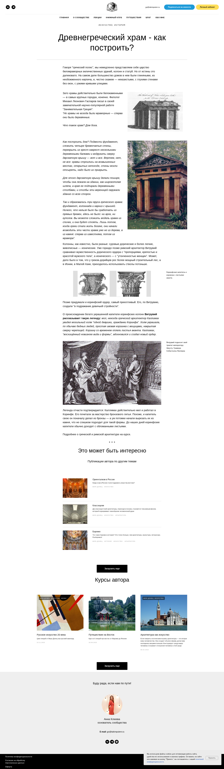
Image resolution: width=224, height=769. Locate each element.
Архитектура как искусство (155, 634)
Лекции (98, 17)
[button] (179, 7)
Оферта (8, 767)
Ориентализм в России (104, 479)
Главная (64, 17)
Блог (148, 17)
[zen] (117, 742)
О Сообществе (81, 17)
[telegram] (13, 7)
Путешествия (133, 17)
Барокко (96, 531)
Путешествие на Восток (101, 634)
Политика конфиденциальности (18, 757)
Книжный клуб (114, 17)
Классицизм (98, 505)
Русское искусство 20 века (51, 634)
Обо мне (160, 17)
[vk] (8, 7)
